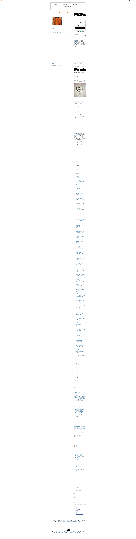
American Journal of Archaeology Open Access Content (80, 306)
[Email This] (62, 32)
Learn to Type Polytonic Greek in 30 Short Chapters (80, 225)
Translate (80, 103)
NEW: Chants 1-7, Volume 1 (78, 108)
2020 (76, 170)
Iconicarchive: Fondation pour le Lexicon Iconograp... (80, 216)
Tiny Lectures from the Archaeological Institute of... (80, 209)
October (77, 174)
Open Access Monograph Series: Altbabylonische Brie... (80, 257)
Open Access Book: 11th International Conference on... (80, 341)
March (77, 366)
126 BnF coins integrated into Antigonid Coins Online (80, 211)
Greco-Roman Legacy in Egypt (80, 331)
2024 (76, 165)
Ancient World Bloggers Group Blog (80, 121)
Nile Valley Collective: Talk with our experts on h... (80, 350)
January (77, 368)
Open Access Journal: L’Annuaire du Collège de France (80, 189)
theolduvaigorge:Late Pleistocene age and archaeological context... (79, 427)
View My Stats (76, 487)
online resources (65, 520)
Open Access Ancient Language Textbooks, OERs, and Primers (78, 63)
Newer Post (52, 63)
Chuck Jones (56, 32)
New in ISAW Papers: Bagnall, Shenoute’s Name (80, 234)
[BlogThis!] (63, 32)
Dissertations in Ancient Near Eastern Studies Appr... (80, 301)
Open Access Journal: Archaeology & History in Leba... (80, 181)
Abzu (82, 141)
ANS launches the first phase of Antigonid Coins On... (80, 244)
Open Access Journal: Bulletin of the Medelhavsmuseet (80, 296)
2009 (76, 384)
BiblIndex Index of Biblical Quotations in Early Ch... (80, 222)
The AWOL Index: (76, 40)
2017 (76, 373)
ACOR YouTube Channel (79, 240)
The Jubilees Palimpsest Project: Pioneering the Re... (80, 269)
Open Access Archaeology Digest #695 (79, 432)
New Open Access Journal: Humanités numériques (79, 187)
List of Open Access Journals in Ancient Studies (64, 28)
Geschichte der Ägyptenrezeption (80, 276)
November (77, 173)
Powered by (77, 31)
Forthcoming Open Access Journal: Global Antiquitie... (80, 281)
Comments (76, 493)
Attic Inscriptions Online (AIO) (80, 289)
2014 (76, 377)
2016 (76, 374)
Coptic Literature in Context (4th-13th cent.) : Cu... (80, 314)
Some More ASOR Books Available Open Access (79, 242)
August (77, 177)
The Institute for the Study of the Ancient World (70, 521)
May (76, 363)
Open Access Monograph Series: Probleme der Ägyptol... (80, 266)
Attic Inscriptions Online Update (80, 238)
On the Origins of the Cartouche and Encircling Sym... (80, 303)
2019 (76, 370)
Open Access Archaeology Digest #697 (79, 429)
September (77, 176)
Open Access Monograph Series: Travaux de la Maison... (80, 347)
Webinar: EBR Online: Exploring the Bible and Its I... (80, 312)
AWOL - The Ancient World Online (68, 5)
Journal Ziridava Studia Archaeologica (79, 428)
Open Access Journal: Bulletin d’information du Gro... (80, 327)
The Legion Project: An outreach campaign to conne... (80, 275)
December (77, 172)
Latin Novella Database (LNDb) (80, 355)
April (76, 364)
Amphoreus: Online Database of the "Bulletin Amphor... (80, 220)
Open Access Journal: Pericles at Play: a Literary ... (80, 330)
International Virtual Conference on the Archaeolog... (80, 285)
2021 (76, 169)
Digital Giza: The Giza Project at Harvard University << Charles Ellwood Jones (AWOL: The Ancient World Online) (79, 456)
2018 (76, 371)
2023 (76, 166)
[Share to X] (64, 32)
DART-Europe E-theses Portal (80, 345)
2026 (76, 162)
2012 (76, 380)
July (76, 179)
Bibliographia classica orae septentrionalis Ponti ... (79, 323)
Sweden (54, 33)
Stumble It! (75, 497)
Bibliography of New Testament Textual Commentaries (80, 294)
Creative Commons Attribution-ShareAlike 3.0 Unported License (68, 532)
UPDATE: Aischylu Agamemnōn (78, 107)
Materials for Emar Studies (79, 320)
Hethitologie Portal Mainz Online (80, 353)
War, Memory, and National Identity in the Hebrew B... (80, 194)
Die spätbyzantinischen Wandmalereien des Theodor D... (80, 205)
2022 (76, 168)
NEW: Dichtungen (76, 106)
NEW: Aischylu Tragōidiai (77, 111)
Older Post (70, 63)
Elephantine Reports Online (80, 203)
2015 (76, 376)
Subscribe (79, 28)
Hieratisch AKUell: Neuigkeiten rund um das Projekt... (80, 196)
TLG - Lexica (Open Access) (80, 199)
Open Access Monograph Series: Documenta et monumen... (80, 254)
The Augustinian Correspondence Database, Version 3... (80, 249)
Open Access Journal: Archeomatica (79, 325)
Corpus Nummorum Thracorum (80, 198)
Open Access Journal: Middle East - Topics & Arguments (80, 336)
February (77, 367)
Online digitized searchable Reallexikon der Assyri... (79, 287)
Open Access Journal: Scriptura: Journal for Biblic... (80, 264)
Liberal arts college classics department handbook (79, 214)
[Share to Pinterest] (66, 32)
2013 (76, 378)
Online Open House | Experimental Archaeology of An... (80, 308)
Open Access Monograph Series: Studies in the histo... (80, 252)
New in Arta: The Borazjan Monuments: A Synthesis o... (80, 261)
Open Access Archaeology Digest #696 (79, 430)
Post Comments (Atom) (57, 65)
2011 (76, 381)
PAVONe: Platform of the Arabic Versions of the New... (80, 298)
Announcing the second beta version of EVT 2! (80, 360)
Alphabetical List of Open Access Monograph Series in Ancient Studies (79, 59)
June (76, 361)
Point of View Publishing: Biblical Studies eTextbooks (80, 357)
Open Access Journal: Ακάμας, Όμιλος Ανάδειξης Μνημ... (80, 227)
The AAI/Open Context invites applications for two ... (80, 352)
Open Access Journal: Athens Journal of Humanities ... (80, 334)
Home (61, 63)
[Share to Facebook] (65, 32)
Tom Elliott (75, 446)
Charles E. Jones (82, 114)
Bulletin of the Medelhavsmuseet (55, 14)
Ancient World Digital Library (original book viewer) (80, 232)
